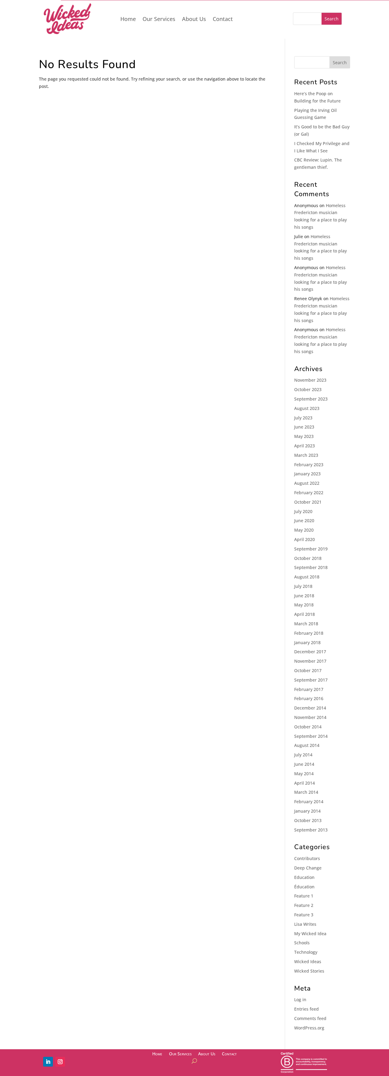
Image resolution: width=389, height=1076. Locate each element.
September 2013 (311, 830)
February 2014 (308, 801)
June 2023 (304, 427)
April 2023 (304, 446)
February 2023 (308, 464)
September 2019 (311, 549)
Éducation (304, 887)
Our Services (159, 20)
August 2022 (306, 483)
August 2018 (306, 577)
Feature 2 (303, 905)
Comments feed (310, 1018)
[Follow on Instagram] (60, 1062)
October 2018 (308, 558)
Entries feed (306, 1009)
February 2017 (308, 689)
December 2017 (310, 651)
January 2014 (307, 811)
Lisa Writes (305, 924)
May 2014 (304, 773)
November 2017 (310, 661)
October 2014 (308, 727)
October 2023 (308, 389)
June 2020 (304, 520)
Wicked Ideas (307, 961)
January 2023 (307, 474)
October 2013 (308, 820)
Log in (300, 999)
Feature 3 (303, 915)
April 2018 (304, 614)
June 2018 (304, 596)
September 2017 (311, 680)
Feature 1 (303, 896)
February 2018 (308, 633)
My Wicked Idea (310, 933)
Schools (302, 943)
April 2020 (304, 539)
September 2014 (311, 736)
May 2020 (304, 530)
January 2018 (307, 642)
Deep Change (308, 868)
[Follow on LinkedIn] (48, 1062)
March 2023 (306, 455)
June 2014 (304, 764)
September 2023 (311, 399)
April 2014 (304, 783)
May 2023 (304, 436)
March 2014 (306, 792)
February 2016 (308, 698)
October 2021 (308, 502)
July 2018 (303, 586)
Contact (223, 20)
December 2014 (310, 708)
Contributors (307, 858)
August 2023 (306, 408)
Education (304, 877)
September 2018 (311, 567)
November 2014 (310, 717)
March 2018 (306, 624)
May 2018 (304, 605)
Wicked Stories (309, 971)
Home (128, 20)
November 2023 (310, 380)
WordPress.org (309, 1028)
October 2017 (308, 670)
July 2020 (303, 511)
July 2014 (303, 755)
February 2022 (308, 492)
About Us (194, 20)
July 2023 (303, 418)
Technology (305, 952)
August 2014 (306, 745)
